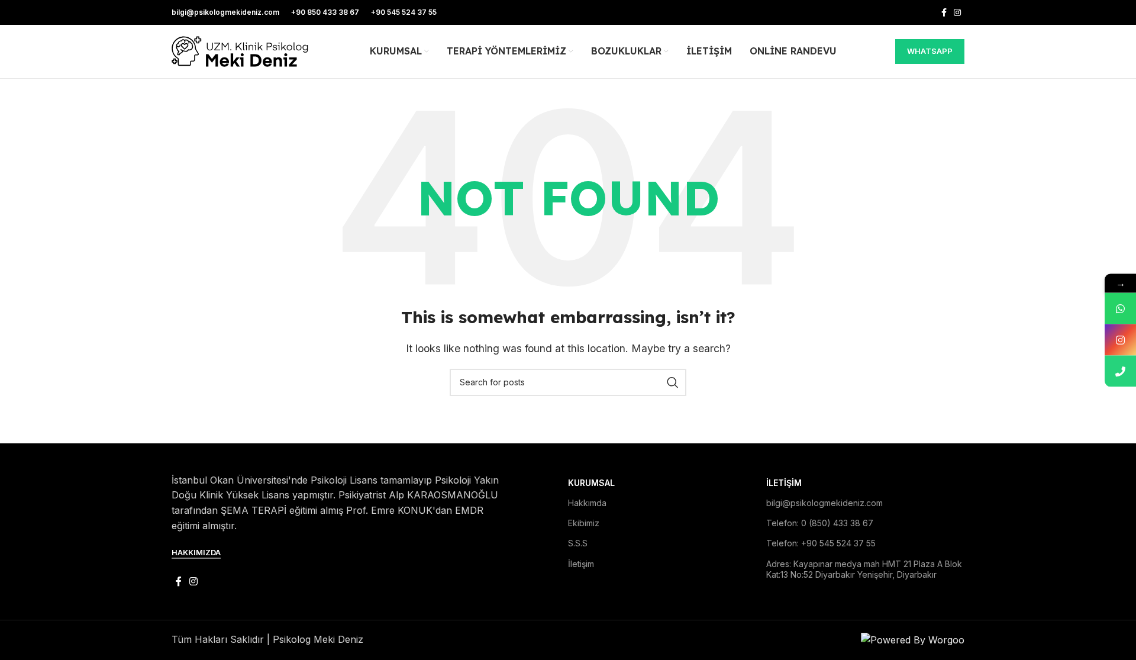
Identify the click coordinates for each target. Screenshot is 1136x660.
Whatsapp (930, 51)
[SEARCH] (672, 382)
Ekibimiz (583, 523)
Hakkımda (587, 503)
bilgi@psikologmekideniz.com (824, 503)
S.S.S (578, 543)
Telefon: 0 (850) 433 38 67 (819, 523)
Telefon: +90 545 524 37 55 (821, 543)
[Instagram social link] (957, 13)
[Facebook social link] (944, 13)
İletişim (581, 564)
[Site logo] (241, 50)
